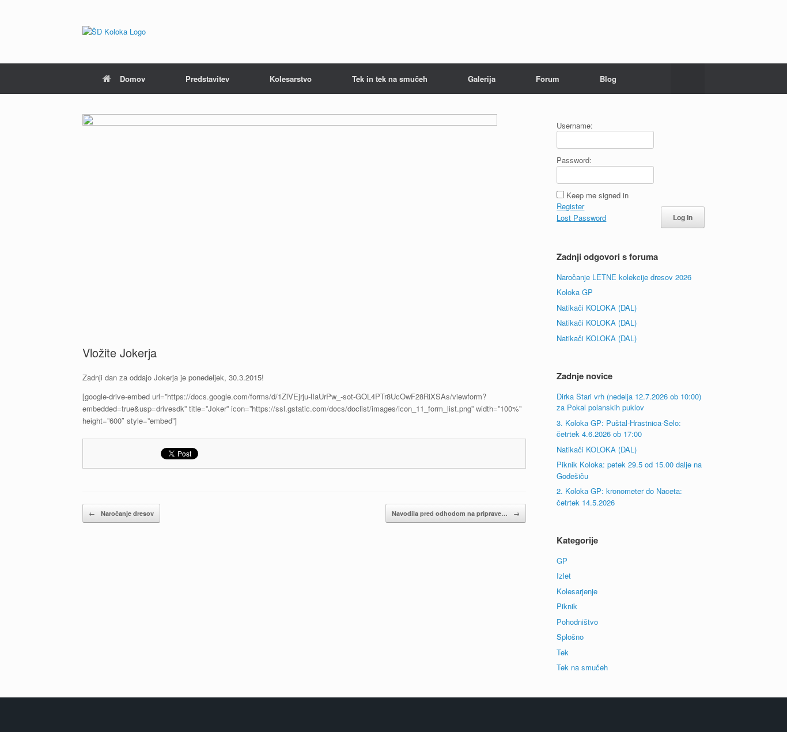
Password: (574, 159)
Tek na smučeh (582, 667)
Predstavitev (207, 78)
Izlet (564, 575)
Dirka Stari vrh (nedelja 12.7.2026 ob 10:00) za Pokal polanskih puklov (629, 402)
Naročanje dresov (121, 513)
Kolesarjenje (577, 591)
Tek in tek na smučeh (389, 78)
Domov (132, 78)
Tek (563, 652)
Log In (683, 217)
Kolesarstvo (291, 78)
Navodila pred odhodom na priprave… (456, 513)
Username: (575, 125)
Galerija (481, 78)
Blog (608, 78)
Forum (547, 78)
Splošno (570, 636)
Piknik (567, 606)
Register (570, 206)
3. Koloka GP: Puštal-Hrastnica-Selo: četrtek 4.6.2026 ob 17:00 (619, 428)
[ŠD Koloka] (114, 31)
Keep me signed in (597, 195)
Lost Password (581, 217)
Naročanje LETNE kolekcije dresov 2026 (624, 276)
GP (562, 560)
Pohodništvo (577, 621)
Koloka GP (575, 291)
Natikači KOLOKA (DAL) (597, 307)
